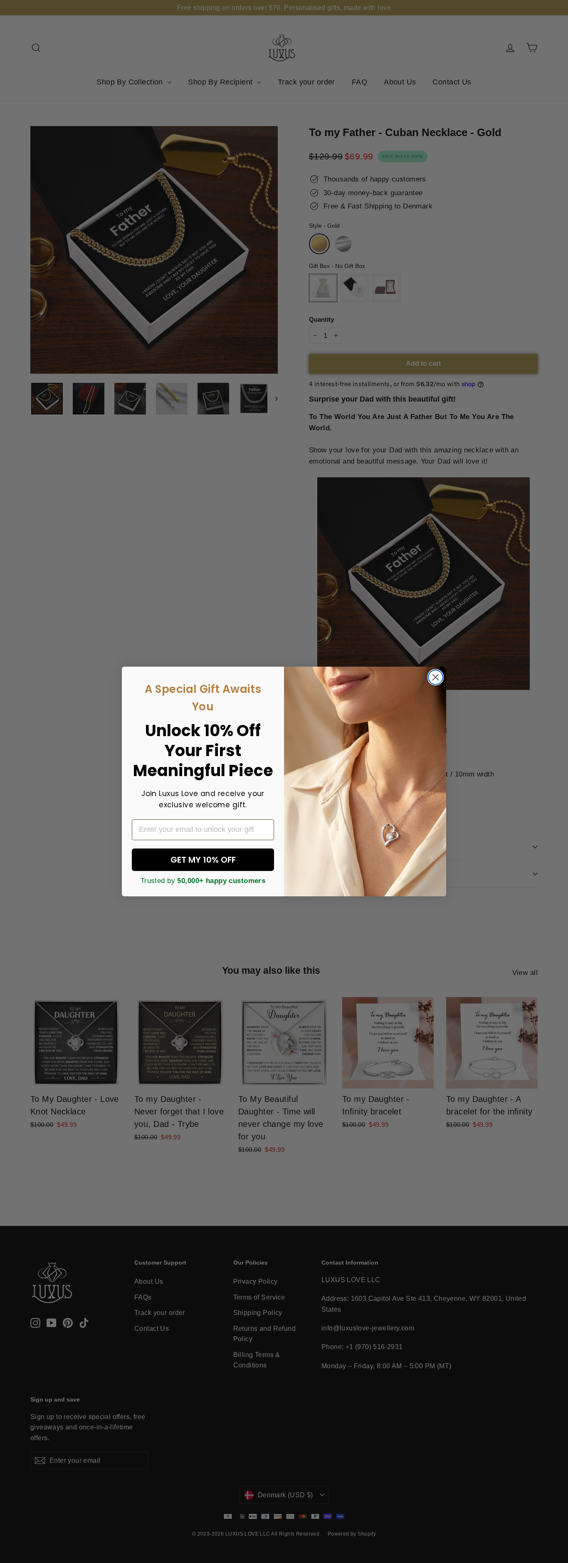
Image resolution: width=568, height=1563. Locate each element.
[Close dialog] (435, 677)
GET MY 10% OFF (203, 860)
